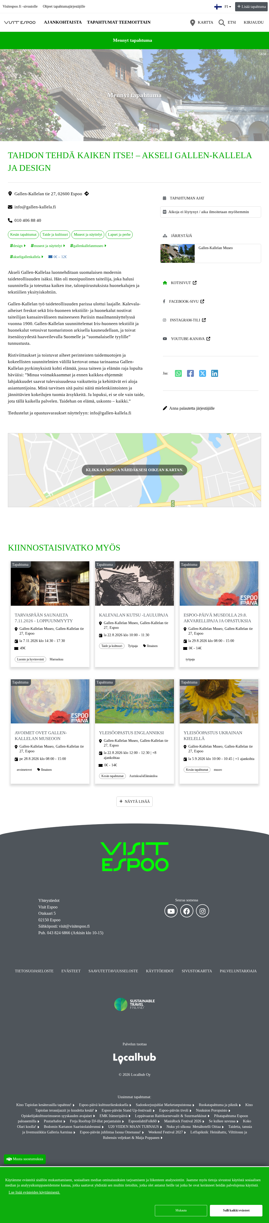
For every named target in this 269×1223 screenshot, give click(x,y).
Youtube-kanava (188, 339)
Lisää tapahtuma (254, 7)
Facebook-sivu (184, 302)
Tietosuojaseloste (34, 971)
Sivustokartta (197, 971)
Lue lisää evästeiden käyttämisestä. (34, 1192)
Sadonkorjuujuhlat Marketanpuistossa (164, 1105)
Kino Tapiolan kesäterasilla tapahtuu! (44, 1105)
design (18, 246)
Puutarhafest (53, 1121)
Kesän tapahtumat (23, 235)
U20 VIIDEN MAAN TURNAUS (134, 1127)
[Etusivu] (19, 22)
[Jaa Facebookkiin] (190, 373)
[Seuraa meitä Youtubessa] (171, 910)
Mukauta (181, 1210)
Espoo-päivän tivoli (174, 1110)
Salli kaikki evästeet (236, 1210)
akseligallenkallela (26, 257)
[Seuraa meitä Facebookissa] (186, 910)
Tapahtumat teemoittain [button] (119, 22)
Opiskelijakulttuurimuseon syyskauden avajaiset (57, 1116)
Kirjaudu (254, 22)
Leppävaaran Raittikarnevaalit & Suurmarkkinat (171, 1116)
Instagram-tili (185, 320)
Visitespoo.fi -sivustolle (20, 6)
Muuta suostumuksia (28, 1159)
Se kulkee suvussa (222, 1121)
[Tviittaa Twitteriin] (202, 373)
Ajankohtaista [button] (63, 22)
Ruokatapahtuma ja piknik (219, 1105)
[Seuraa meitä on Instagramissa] (202, 910)
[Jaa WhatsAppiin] (178, 373)
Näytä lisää (137, 802)
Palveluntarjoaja (238, 971)
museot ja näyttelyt (48, 246)
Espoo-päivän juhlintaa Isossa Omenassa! (111, 1132)
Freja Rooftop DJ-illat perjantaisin (96, 1121)
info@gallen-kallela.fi (35, 206)
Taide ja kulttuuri (55, 235)
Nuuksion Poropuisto (212, 1110)
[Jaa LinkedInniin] (215, 373)
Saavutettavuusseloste (113, 971)
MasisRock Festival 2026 (183, 1121)
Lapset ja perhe (119, 235)
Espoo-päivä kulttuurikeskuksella (104, 1105)
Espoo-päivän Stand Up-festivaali (127, 1110)
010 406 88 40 (27, 220)
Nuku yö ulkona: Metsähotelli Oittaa (194, 1127)
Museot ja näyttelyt (88, 235)
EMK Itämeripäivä (114, 1116)
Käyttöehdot (160, 971)
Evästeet (71, 971)
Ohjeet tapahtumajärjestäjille (64, 6)
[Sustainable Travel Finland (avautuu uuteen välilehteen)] (134, 1016)
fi (228, 5)
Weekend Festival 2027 (166, 1132)
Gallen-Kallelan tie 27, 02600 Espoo (48, 193)
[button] (210, 408)
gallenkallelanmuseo (88, 246)
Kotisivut (181, 283)
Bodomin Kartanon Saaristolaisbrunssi (73, 1127)
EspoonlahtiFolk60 (143, 1121)
